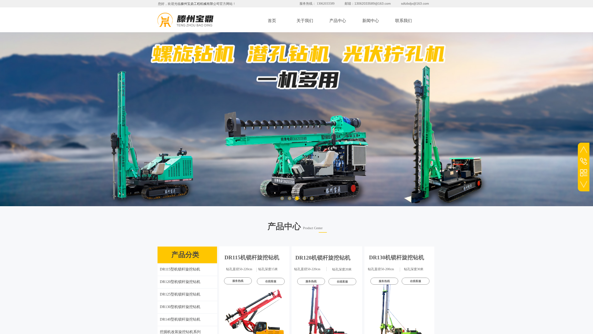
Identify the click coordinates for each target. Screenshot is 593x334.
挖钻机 (322, 258)
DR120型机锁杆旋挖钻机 (180, 282)
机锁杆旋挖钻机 (396, 257)
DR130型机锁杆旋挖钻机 (180, 307)
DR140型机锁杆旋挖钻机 (180, 319)
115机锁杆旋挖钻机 (251, 257)
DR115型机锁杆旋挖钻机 (180, 269)
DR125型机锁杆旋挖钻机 (180, 294)
